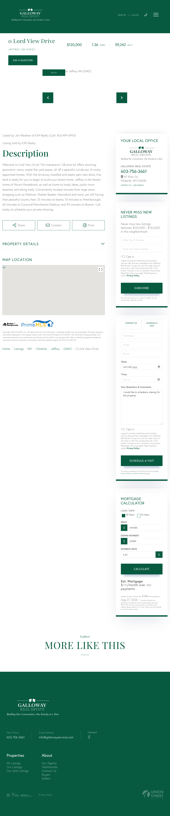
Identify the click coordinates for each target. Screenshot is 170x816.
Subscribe (141, 288)
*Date (124, 361)
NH (30, 349)
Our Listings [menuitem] (14, 767)
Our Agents (138, 185)
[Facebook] (89, 737)
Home (6, 349)
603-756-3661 (134, 171)
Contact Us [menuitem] (49, 771)
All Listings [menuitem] (14, 763)
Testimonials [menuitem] (49, 767)
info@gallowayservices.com (56, 737)
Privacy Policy (133, 275)
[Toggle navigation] (155, 14)
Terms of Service (140, 473)
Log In (134, 15)
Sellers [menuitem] (46, 778)
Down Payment (130, 535)
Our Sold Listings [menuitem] (18, 771)
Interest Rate (129, 549)
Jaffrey (55, 349)
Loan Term (128, 510)
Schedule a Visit (152, 324)
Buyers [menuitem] (46, 774)
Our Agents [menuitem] (49, 763)
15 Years (145, 514)
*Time (124, 374)
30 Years (130, 514)
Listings (19, 349)
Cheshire (41, 349)
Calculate (141, 569)
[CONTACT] (22, 60)
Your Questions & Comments (136, 387)
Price (124, 522)
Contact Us (126, 185)
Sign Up (122, 15)
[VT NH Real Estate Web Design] (152, 794)
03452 (67, 349)
